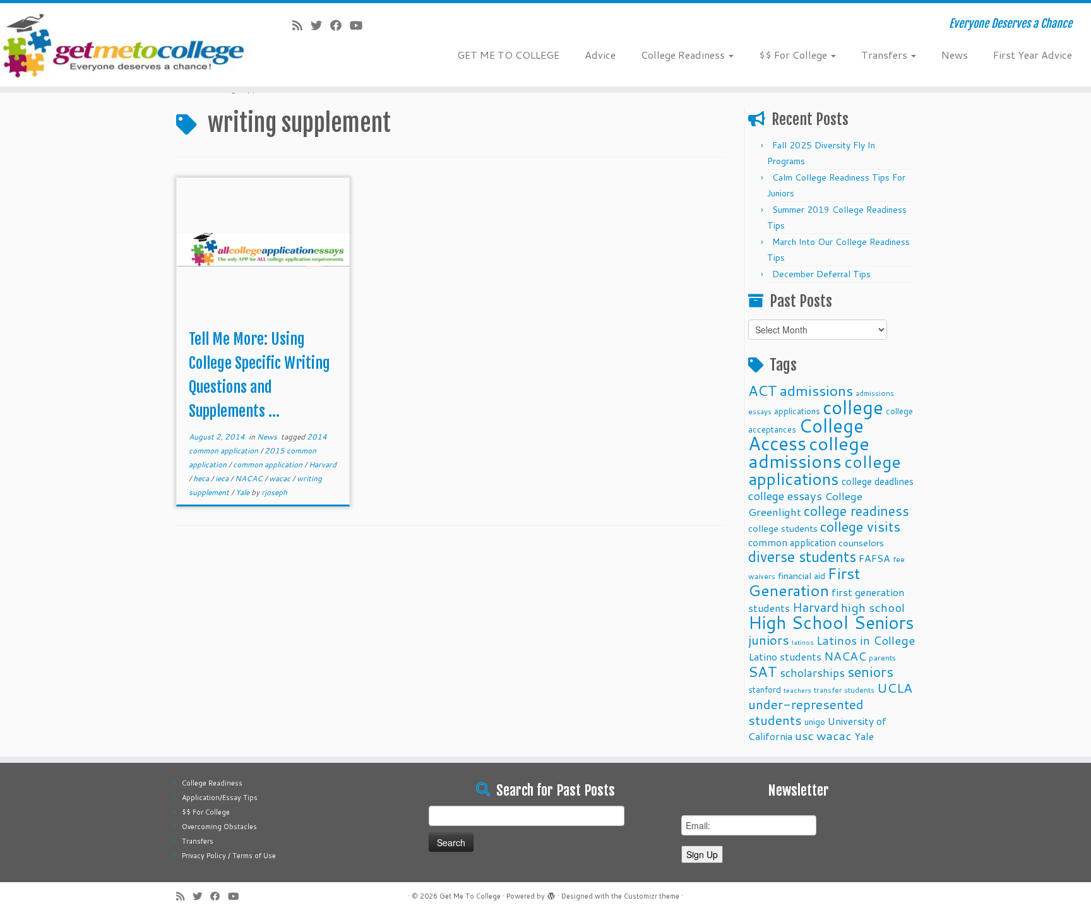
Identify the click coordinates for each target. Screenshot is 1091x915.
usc (804, 735)
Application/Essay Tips (220, 797)
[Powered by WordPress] (551, 893)
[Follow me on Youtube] (360, 25)
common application (268, 464)
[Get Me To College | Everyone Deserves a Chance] (126, 44)
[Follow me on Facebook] (340, 25)
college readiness (856, 510)
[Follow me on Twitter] (320, 25)
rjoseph (274, 492)
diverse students (802, 556)
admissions (816, 390)
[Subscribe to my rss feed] (301, 25)
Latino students (784, 656)
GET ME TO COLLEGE (508, 54)
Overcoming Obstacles (219, 827)
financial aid (801, 575)
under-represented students (806, 712)
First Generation (804, 581)
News (954, 54)
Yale (243, 492)
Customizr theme (651, 896)
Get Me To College (470, 896)
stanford (764, 689)
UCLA (894, 687)
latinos (803, 642)
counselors (861, 542)
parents (882, 657)
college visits (860, 526)
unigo (814, 721)
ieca (222, 478)
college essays (785, 495)
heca (202, 478)
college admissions (808, 452)
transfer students (844, 690)
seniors (870, 671)
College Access (806, 434)
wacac (280, 478)
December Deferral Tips (821, 274)
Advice (600, 54)
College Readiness (684, 54)
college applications (824, 470)
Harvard (323, 464)
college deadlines (878, 481)
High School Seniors (831, 622)
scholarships (812, 673)
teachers (797, 690)
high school (873, 607)
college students (783, 528)
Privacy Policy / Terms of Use (229, 856)
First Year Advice (1032, 54)
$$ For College (794, 54)
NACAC (250, 478)
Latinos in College (865, 640)
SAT (762, 671)
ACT (762, 390)
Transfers (885, 54)
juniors (768, 639)
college (853, 407)
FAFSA (874, 558)
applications (797, 411)
